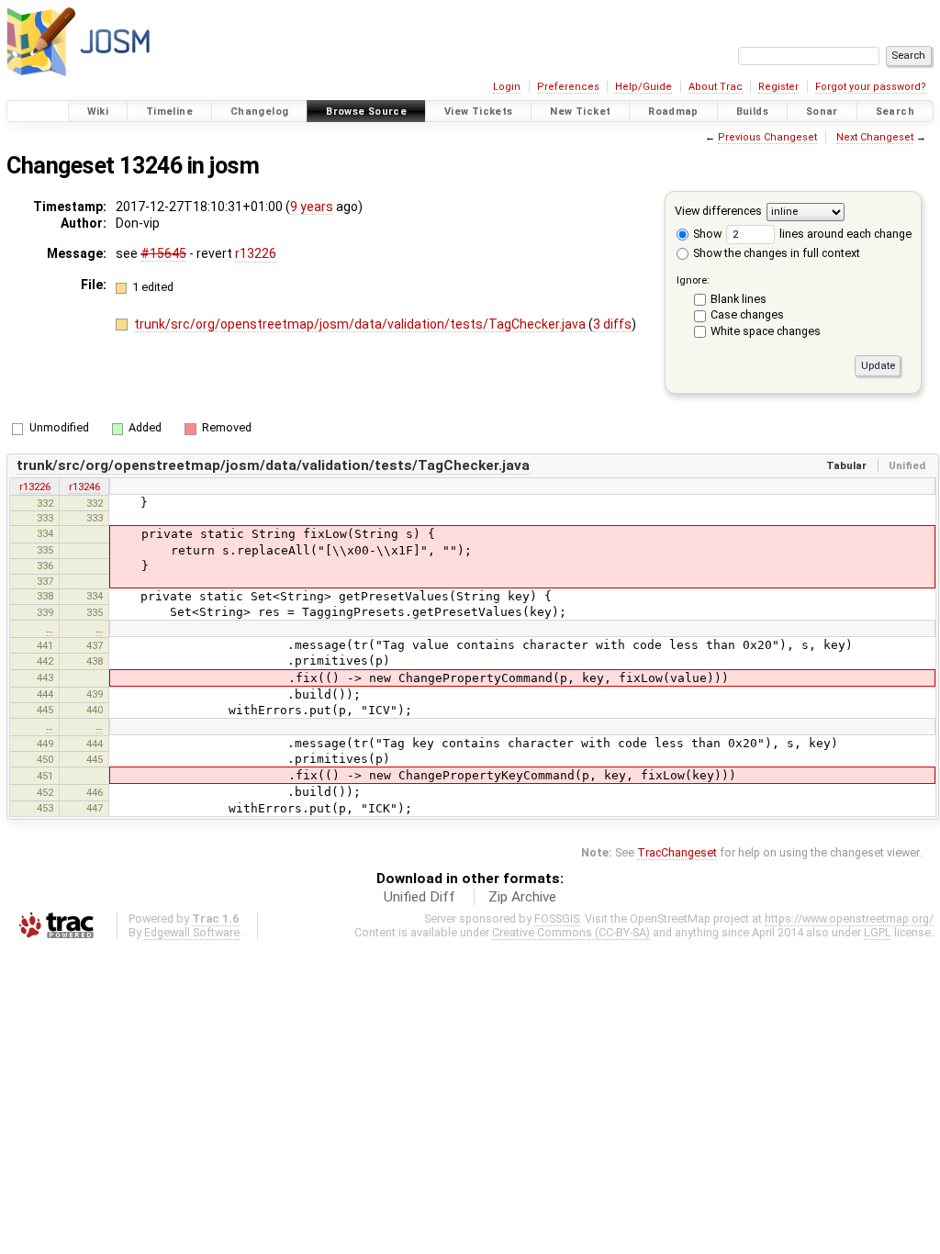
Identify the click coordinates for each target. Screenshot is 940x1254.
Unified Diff (419, 897)
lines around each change (844, 234)
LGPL (877, 932)
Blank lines (739, 299)
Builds (752, 112)
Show (706, 234)
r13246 (84, 486)
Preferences (568, 87)
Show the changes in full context (775, 253)
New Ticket (580, 112)
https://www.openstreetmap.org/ (849, 918)
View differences (718, 211)
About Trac (715, 87)
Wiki (98, 112)
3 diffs (612, 324)
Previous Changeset (767, 137)
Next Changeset (874, 137)
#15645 (163, 253)
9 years (311, 206)
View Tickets (478, 112)
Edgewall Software (192, 932)
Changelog (259, 112)
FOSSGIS (556, 918)
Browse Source (366, 112)
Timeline (169, 112)
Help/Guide (643, 87)
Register (778, 87)
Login (506, 87)
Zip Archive (522, 897)
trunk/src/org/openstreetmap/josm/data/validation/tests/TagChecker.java (361, 324)
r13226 (255, 253)
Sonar (822, 112)
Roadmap (673, 112)
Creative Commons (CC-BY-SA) (571, 932)
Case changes (747, 314)
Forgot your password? (870, 87)
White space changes (766, 331)
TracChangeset (677, 852)
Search (895, 112)
